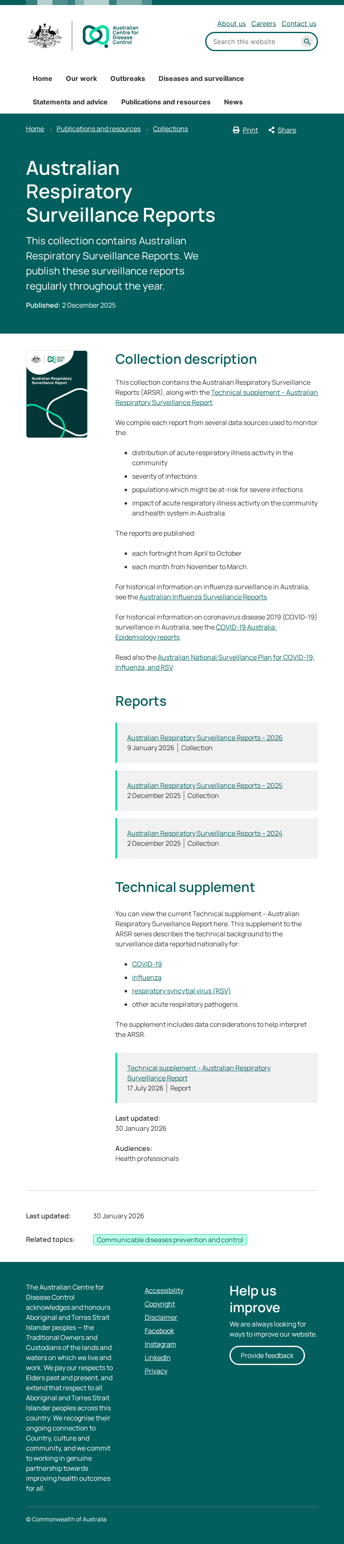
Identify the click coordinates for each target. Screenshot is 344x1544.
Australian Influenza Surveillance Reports (203, 596)
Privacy (156, 1371)
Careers (263, 23)
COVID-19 (147, 964)
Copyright (160, 1303)
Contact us (298, 23)
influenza (147, 977)
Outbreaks (127, 78)
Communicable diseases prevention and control (170, 1239)
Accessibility (164, 1290)
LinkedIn (158, 1357)
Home (42, 78)
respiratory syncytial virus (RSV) (181, 990)
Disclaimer (161, 1317)
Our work (81, 78)
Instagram (160, 1344)
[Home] (83, 36)
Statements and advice (70, 102)
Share (287, 130)
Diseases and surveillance (201, 78)
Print (250, 130)
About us (231, 23)
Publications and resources (166, 102)
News (233, 102)
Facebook (159, 1330)
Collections (170, 128)
